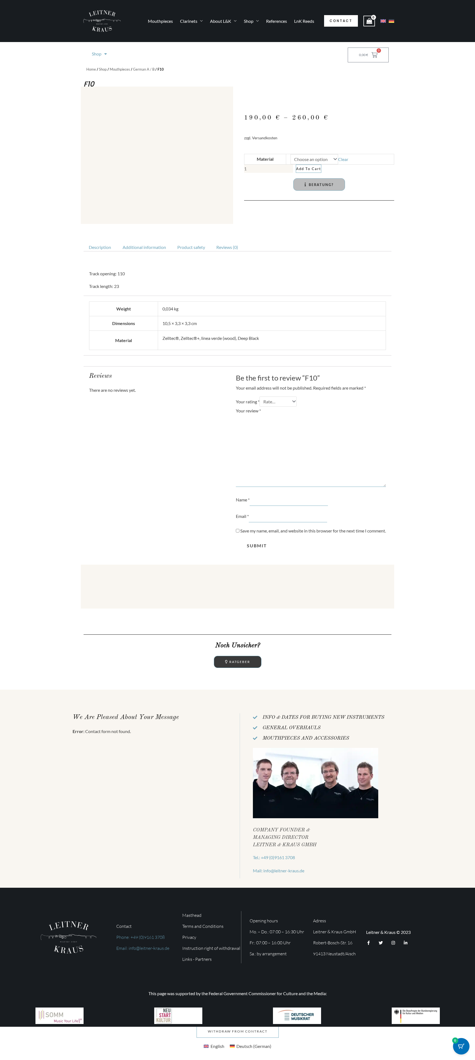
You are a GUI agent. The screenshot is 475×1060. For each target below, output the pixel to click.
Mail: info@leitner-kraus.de (278, 870)
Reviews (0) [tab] (227, 247)
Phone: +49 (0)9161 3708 (140, 937)
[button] (341, 21)
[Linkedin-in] (406, 943)
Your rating (247, 401)
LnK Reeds (304, 21)
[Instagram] (393, 943)
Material (265, 159)
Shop (248, 21)
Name (243, 499)
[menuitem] (214, 1046)
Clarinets (188, 21)
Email (242, 516)
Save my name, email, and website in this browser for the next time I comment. (313, 530)
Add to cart (308, 169)
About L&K (220, 21)
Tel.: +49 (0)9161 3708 (274, 857)
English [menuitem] (217, 1046)
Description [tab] (100, 247)
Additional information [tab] (144, 247)
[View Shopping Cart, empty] (369, 21)
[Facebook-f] (368, 943)
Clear (343, 159)
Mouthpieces (160, 21)
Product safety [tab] (191, 247)
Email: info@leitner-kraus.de (142, 948)
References (276, 21)
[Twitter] (381, 943)
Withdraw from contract (237, 1031)
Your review (248, 410)
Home (91, 69)
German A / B (143, 69)
